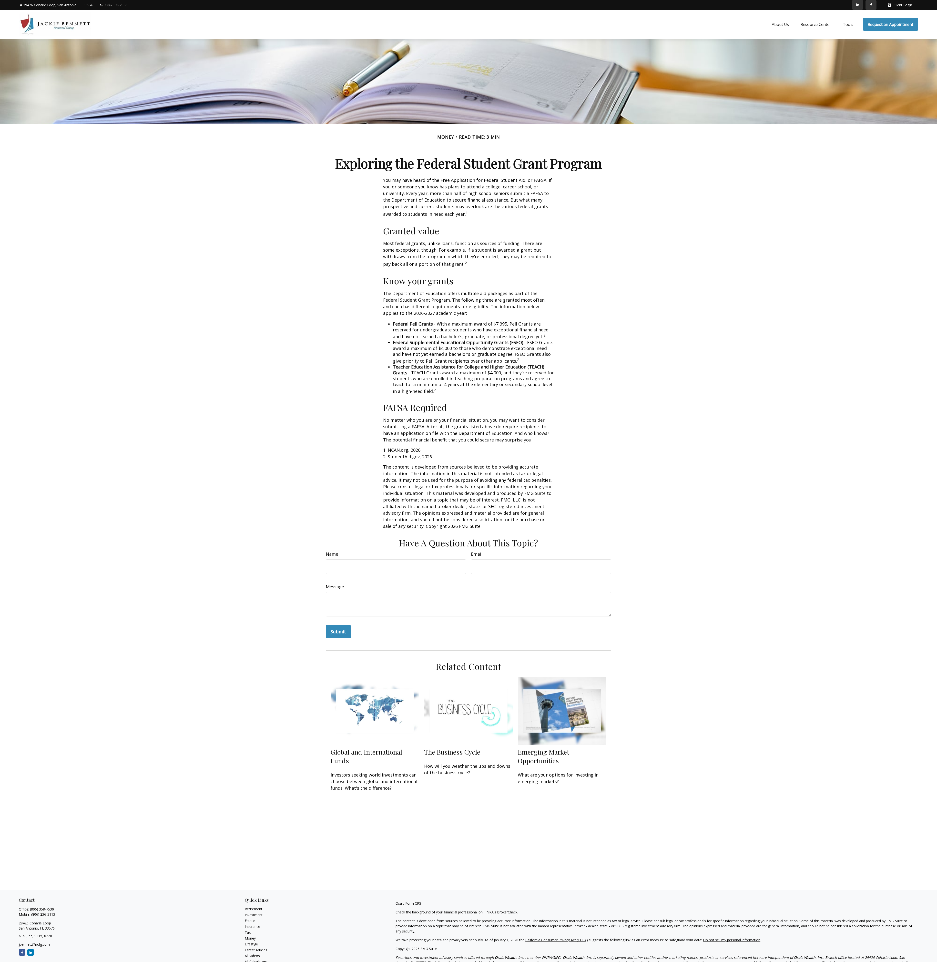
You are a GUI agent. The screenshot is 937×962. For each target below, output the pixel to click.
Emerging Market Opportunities (543, 756)
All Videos (252, 955)
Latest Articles (256, 950)
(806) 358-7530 (42, 909)
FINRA (547, 957)
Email (476, 554)
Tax (248, 932)
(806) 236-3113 (43, 914)
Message (335, 587)
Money (250, 938)
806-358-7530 (116, 5)
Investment (254, 914)
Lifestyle (251, 944)
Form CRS (413, 903)
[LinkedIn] (857, 5)
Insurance (252, 926)
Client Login (903, 5)
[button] (780, 24)
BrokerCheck (507, 912)
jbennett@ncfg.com (34, 944)
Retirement (253, 909)
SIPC (556, 957)
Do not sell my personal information (731, 940)
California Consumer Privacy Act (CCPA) (556, 940)
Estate (250, 920)
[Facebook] (871, 5)
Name (332, 554)
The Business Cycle (452, 751)
